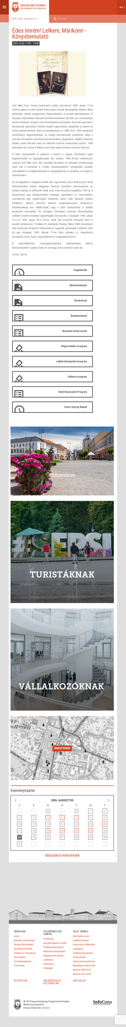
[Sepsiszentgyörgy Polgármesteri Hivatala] (15, 11)
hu (121, 7)
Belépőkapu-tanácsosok (84, 965)
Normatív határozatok (74, 331)
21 (76, 830)
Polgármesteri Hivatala (33, 8)
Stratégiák (48, 968)
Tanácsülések (79, 957)
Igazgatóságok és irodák (54, 943)
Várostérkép (62, 748)
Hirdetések (80, 300)
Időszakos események (62, 855)
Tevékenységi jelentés (53, 947)
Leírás (16, 936)
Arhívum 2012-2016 (82, 974)
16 (105, 824)
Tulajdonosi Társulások (24, 953)
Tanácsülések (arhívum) (84, 961)
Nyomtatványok (78, 285)
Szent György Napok (75, 407)
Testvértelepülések (22, 961)
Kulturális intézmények (24, 940)
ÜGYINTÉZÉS (21, 980)
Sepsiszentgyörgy (33, 5)
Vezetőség (48, 938)
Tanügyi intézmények (23, 944)
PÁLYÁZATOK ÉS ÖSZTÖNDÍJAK (52, 982)
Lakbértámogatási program (71, 361)
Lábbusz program (77, 376)
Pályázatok (48, 964)
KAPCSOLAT (79, 980)
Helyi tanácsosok (81, 936)
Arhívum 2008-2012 (82, 969)
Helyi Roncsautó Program (72, 391)
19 (48, 830)
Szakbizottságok (81, 940)
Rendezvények (79, 315)
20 (62, 830)
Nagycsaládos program (74, 346)
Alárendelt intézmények (54, 951)
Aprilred (46, 1007)
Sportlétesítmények (23, 948)
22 (90, 830)
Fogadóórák (80, 270)
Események (19, 965)
